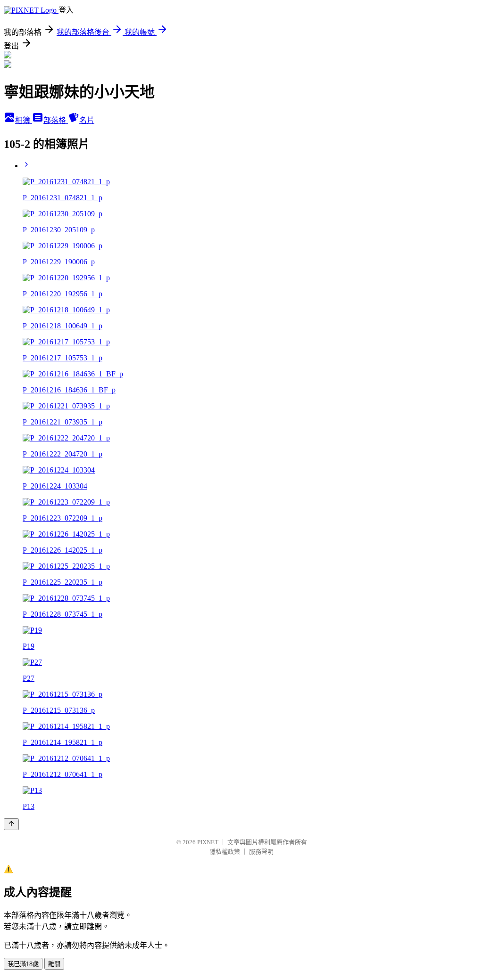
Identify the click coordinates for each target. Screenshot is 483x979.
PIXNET (207, 842)
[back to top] (11, 824)
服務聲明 (261, 851)
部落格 (55, 120)
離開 (54, 964)
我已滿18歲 (23, 964)
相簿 (23, 120)
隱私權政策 (224, 851)
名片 (86, 120)
